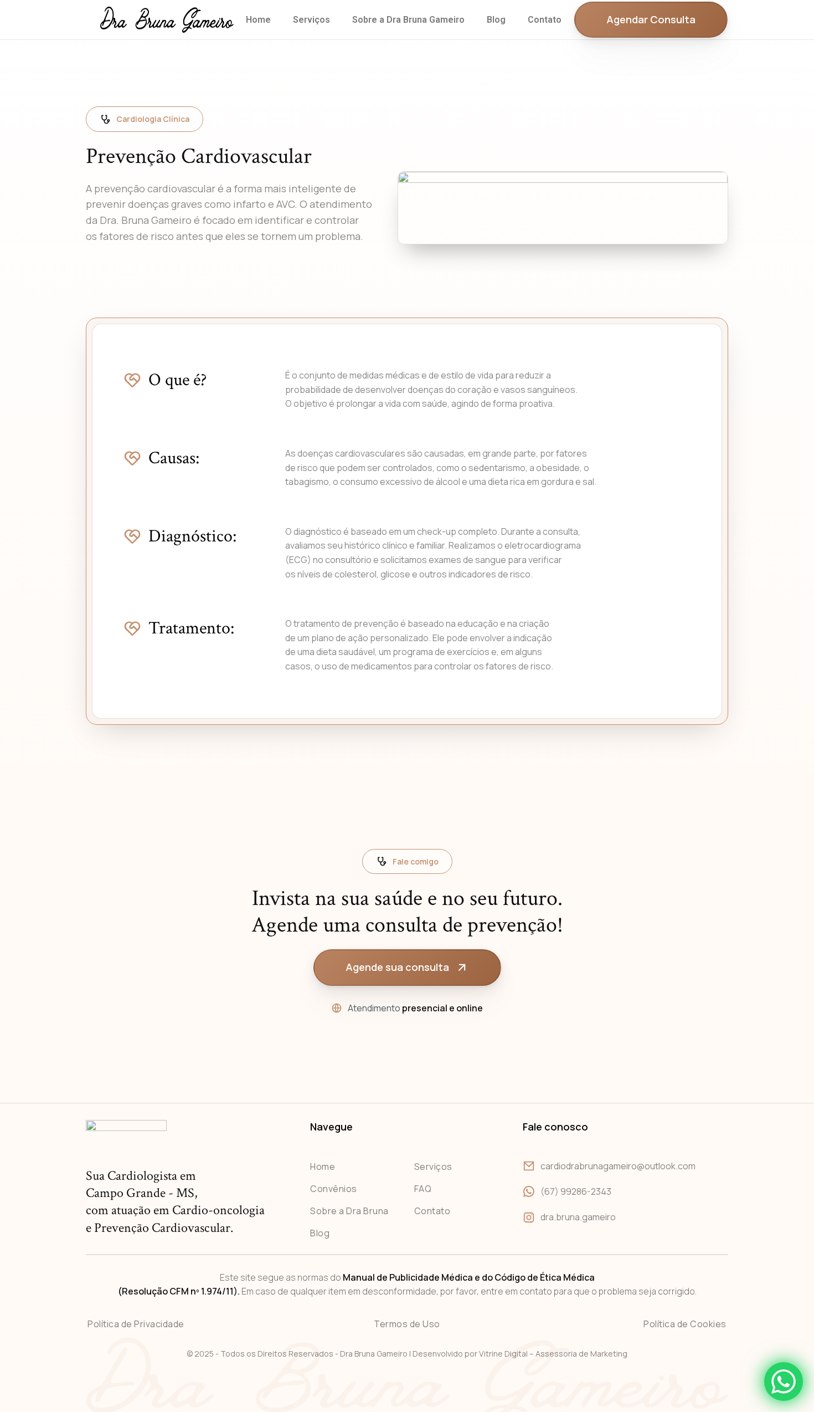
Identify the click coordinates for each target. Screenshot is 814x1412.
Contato (544, 19)
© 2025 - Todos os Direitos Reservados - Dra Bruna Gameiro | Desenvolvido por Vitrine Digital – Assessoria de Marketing (407, 1353)
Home (258, 19)
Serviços (311, 19)
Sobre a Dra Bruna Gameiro (408, 19)
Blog (496, 19)
